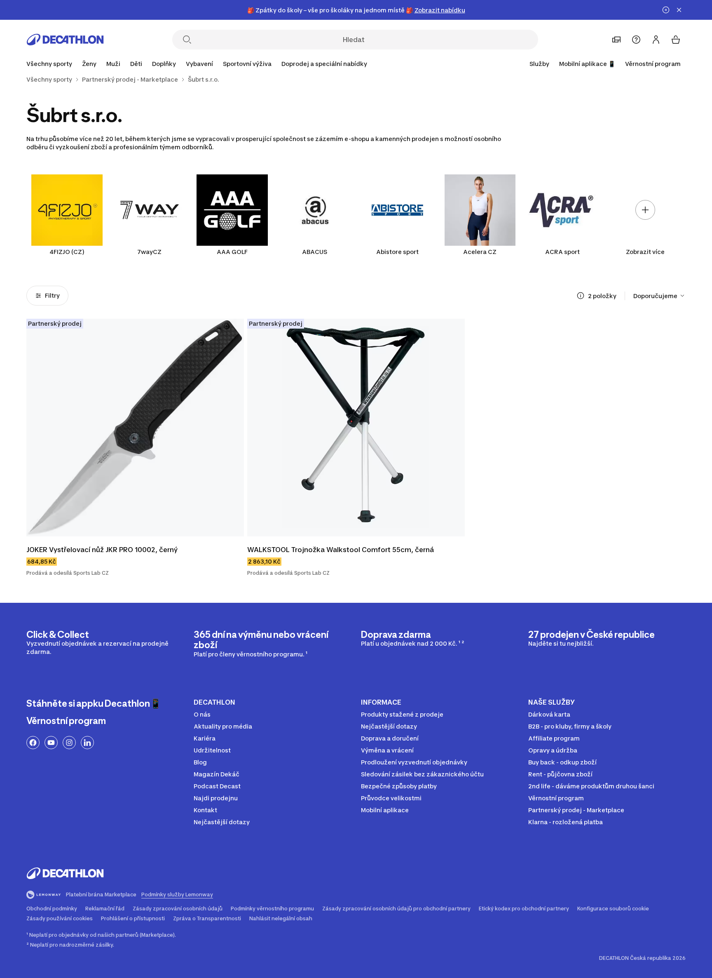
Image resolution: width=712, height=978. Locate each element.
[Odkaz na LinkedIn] (87, 742)
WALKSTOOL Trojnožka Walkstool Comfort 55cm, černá (340, 549)
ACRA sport (562, 251)
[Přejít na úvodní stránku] (65, 39)
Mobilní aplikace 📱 (587, 63)
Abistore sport (397, 251)
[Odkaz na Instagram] (69, 742)
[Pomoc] (636, 39)
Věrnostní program (653, 63)
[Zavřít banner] (679, 9)
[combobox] (659, 296)
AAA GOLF (232, 251)
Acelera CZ (480, 251)
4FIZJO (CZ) (66, 251)
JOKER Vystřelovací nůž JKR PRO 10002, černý (102, 549)
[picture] (135, 427)
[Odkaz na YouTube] (51, 742)
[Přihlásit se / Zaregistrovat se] (656, 39)
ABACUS (314, 251)
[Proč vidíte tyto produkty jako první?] (580, 296)
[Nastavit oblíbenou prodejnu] (616, 39)
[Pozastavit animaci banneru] (665, 9)
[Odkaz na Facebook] (33, 742)
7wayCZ (149, 251)
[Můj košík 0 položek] (676, 39)
